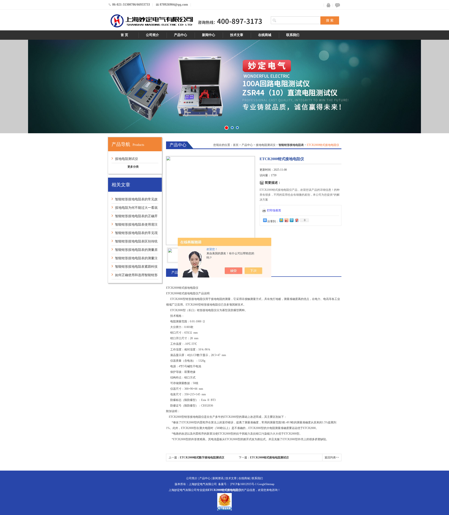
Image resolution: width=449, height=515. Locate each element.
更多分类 (133, 166)
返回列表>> (332, 457)
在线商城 (264, 35)
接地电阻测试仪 (126, 159)
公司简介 (152, 35)
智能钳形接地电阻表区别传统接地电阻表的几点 (135, 242)
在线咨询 (336, 5)
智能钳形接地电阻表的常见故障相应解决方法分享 (135, 200)
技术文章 (236, 35)
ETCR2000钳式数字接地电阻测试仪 (202, 457)
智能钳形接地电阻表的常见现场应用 (135, 234)
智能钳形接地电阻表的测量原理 (135, 251)
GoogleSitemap (265, 484)
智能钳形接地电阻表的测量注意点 (135, 259)
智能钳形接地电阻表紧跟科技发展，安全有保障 (135, 268)
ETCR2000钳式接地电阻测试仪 (269, 457)
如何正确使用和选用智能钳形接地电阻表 (135, 276)
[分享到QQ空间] (281, 220)
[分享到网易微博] (296, 220)
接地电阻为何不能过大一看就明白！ (135, 209)
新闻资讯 (218, 478)
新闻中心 (208, 35)
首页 (236, 145)
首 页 (124, 35)
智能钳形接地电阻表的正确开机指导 (135, 217)
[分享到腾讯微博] (291, 220)
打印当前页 (274, 210)
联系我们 (292, 35)
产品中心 (180, 35)
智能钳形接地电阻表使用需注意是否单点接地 (135, 226)
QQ (327, 5)
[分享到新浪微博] (286, 220)
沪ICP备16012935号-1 (243, 484)
